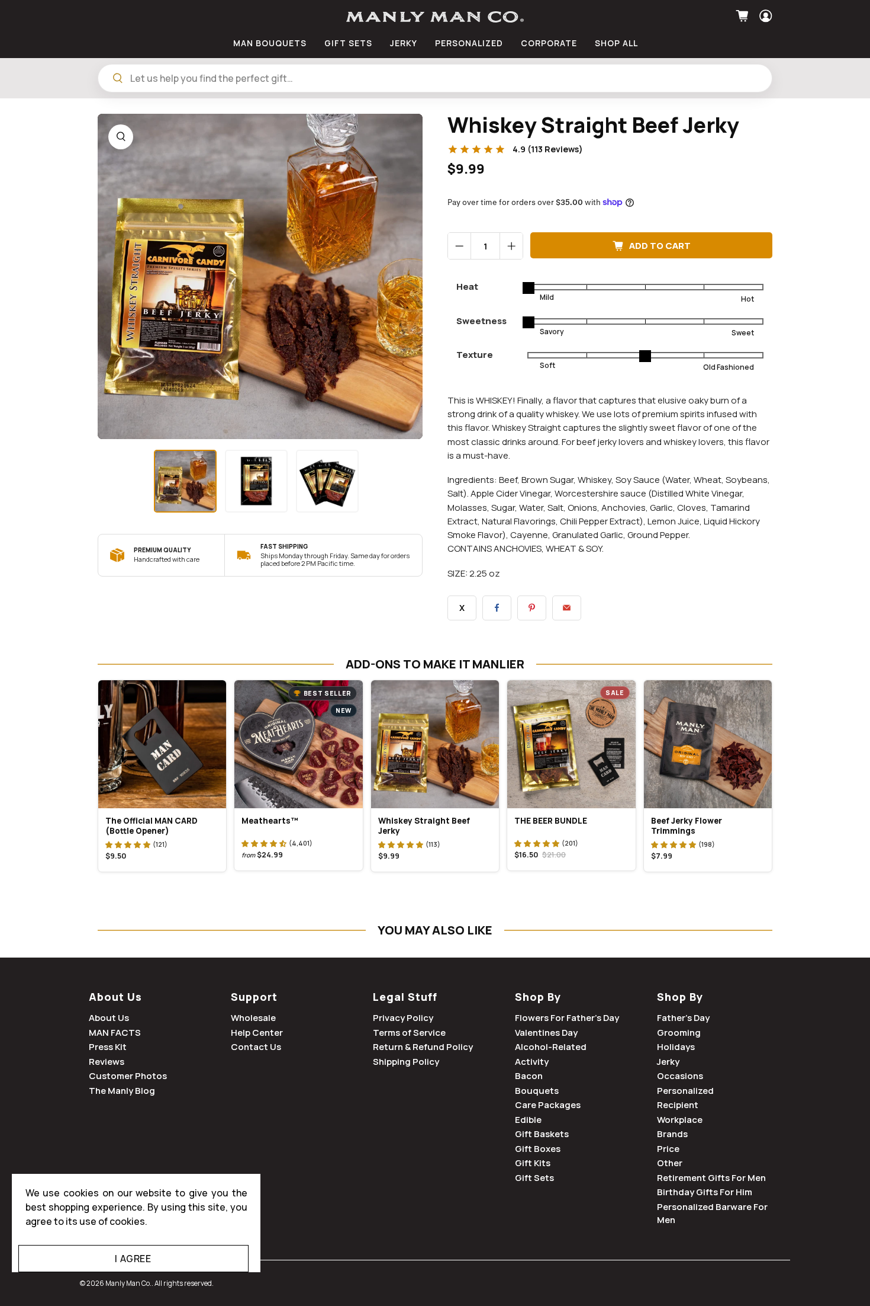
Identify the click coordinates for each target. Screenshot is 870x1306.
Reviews (106, 1061)
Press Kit (108, 1047)
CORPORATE (549, 43)
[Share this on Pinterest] (531, 608)
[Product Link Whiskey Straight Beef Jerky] (435, 744)
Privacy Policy (403, 1017)
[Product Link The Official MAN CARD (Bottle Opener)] (162, 744)
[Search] (118, 78)
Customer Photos (128, 1076)
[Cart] (744, 16)
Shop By (538, 997)
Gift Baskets (542, 1134)
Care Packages (548, 1105)
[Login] (764, 16)
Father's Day (683, 1017)
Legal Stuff (405, 997)
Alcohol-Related (551, 1047)
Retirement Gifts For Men (711, 1177)
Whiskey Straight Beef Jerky (424, 825)
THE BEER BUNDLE (550, 820)
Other (669, 1163)
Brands (672, 1134)
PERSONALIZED (469, 43)
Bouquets (537, 1090)
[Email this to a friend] (566, 608)
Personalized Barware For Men (712, 1214)
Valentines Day (546, 1032)
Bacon (529, 1076)
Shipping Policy (406, 1061)
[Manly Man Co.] (435, 17)
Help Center (257, 1032)
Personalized (685, 1090)
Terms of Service (409, 1032)
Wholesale (253, 1017)
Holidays (676, 1047)
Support (254, 997)
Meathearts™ (269, 820)
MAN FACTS (115, 1032)
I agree (133, 1258)
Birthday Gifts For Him (704, 1192)
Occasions (680, 1076)
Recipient (677, 1105)
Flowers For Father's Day (567, 1017)
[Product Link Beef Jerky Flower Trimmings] (708, 744)
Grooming (679, 1032)
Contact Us (256, 1047)
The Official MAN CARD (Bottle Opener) (151, 825)
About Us (115, 997)
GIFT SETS (348, 43)
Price (668, 1148)
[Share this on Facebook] (496, 608)
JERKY (403, 43)
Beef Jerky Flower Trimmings (686, 825)
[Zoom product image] (120, 136)
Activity (532, 1061)
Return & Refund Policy (423, 1047)
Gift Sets (534, 1177)
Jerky (668, 1061)
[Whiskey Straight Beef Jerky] (260, 276)
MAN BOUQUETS (270, 43)
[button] (127, 844)
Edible (528, 1119)
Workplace (680, 1119)
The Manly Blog (122, 1090)
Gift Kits (532, 1163)
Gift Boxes (537, 1148)
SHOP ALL (616, 43)
